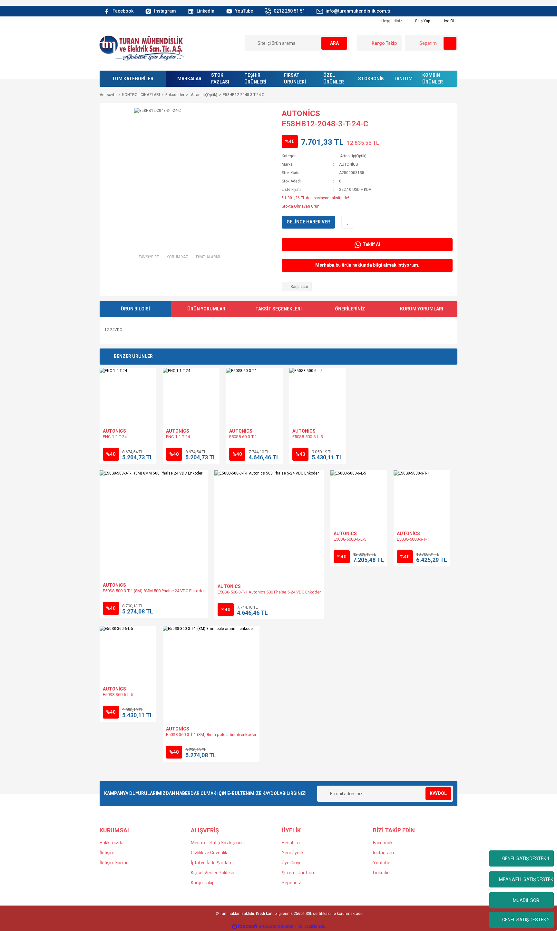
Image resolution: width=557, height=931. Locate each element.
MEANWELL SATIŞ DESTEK (526, 879)
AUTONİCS (301, 113)
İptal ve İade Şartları (211, 862)
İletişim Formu (114, 862)
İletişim (107, 852)
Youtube (381, 862)
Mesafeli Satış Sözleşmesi (218, 842)
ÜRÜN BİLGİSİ (135, 308)
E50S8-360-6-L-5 (118, 694)
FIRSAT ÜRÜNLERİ (295, 78)
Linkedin (381, 872)
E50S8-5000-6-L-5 (350, 539)
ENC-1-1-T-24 (178, 436)
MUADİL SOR (526, 900)
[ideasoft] (245, 926)
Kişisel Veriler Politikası (214, 872)
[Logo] (141, 47)
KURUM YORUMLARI (421, 308)
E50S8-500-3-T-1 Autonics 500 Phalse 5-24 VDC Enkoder (269, 592)
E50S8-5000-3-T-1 (413, 539)
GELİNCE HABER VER (308, 221)
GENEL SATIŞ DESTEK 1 (526, 858)
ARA (334, 43)
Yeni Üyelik (293, 852)
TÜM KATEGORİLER (132, 78)
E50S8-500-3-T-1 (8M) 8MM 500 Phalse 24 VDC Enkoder (154, 590)
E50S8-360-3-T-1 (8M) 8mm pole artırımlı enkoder (211, 734)
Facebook (383, 842)
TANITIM (403, 78)
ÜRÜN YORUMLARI (207, 308)
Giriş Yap (422, 21)
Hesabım (291, 842)
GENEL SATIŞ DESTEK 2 (526, 919)
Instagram (383, 852)
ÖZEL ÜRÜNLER (333, 78)
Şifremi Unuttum (299, 872)
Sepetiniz (291, 882)
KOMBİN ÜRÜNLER (432, 78)
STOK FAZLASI (220, 78)
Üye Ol (448, 21)
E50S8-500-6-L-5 (307, 436)
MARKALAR (189, 78)
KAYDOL (438, 793)
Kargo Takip (203, 882)
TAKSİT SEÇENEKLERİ (278, 308)
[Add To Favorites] (347, 222)
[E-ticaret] (278, 926)
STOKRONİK (371, 78)
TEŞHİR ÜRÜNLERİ (255, 78)
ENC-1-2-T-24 (115, 436)
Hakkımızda (111, 842)
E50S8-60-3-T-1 (243, 436)
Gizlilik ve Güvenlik (209, 852)
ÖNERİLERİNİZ (350, 308)
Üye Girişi (291, 862)
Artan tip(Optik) (352, 156)
